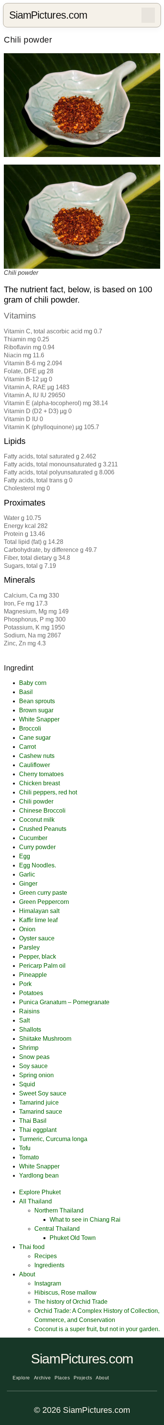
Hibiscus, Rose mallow (65, 1292)
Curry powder (37, 847)
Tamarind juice (39, 1102)
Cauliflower (34, 765)
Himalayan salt (39, 911)
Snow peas (34, 1057)
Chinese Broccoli (42, 810)
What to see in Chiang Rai (85, 1219)
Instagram (47, 1283)
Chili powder (36, 801)
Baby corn (33, 683)
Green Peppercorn (44, 902)
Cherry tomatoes (41, 774)
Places (62, 1378)
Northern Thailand (59, 1210)
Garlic (27, 874)
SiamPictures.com (48, 15)
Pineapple (33, 975)
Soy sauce (33, 1066)
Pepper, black (37, 956)
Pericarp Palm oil (42, 965)
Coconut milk (37, 819)
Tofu (25, 1148)
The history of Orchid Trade (71, 1301)
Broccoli (30, 728)
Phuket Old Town (73, 1238)
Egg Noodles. (37, 865)
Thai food (32, 1247)
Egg (24, 856)
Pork (25, 984)
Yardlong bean (39, 1175)
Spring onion (36, 1075)
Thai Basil (33, 1120)
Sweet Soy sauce (42, 1093)
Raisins (29, 1011)
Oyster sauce (37, 938)
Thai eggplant (37, 1130)
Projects (83, 1378)
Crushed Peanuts (42, 829)
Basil (26, 692)
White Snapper (39, 719)
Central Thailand (57, 1228)
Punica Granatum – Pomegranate (64, 1002)
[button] (148, 15)
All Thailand (35, 1201)
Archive (42, 1378)
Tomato (29, 1157)
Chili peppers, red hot (48, 792)
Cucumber (33, 838)
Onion (27, 929)
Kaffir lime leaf (38, 920)
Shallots (30, 1029)
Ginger (28, 883)
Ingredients (49, 1265)
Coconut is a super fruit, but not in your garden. (97, 1329)
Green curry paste (43, 892)
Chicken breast (39, 783)
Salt (24, 1020)
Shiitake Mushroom (45, 1038)
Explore (21, 1378)
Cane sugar (35, 737)
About (27, 1274)
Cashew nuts (37, 756)
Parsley (29, 947)
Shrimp (29, 1048)
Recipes (45, 1256)
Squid (27, 1084)
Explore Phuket (40, 1192)
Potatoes (31, 993)
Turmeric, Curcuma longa (53, 1139)
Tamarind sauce (40, 1111)
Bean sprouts (37, 701)
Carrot (27, 746)
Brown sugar (36, 710)
